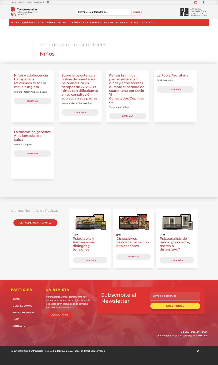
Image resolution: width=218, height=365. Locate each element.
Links (135, 22)
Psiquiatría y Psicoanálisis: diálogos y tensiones (84, 243)
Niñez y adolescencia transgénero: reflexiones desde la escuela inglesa (31, 81)
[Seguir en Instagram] (195, 2)
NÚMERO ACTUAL (57, 22)
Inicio (15, 22)
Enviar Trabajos (116, 22)
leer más (32, 100)
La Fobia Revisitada (172, 75)
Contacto (149, 22)
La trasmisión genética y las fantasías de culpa (32, 135)
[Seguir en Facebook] (203, 2)
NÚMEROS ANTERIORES (86, 22)
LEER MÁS (90, 260)
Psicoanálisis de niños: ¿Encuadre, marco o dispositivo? (175, 243)
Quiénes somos (32, 22)
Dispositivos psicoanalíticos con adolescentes (132, 242)
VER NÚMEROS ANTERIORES (35, 222)
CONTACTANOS (59, 314)
